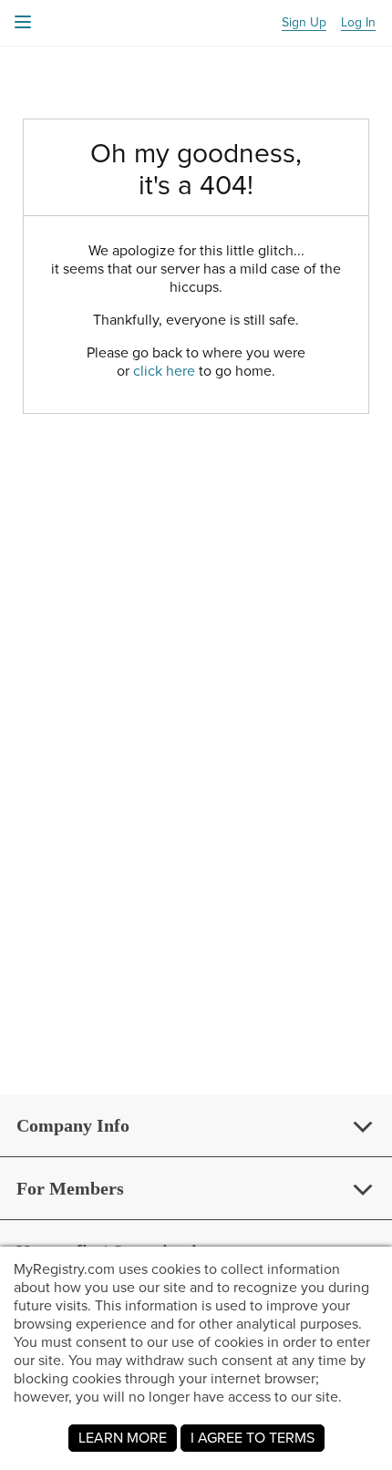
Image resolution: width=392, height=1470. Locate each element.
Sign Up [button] (304, 23)
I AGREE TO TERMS (253, 1437)
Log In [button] (358, 23)
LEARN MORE (122, 1437)
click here (164, 370)
